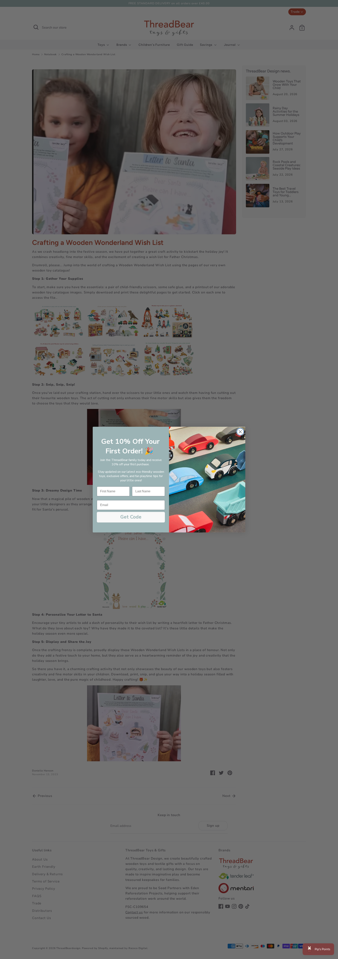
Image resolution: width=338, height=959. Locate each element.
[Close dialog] (240, 431)
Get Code (130, 517)
